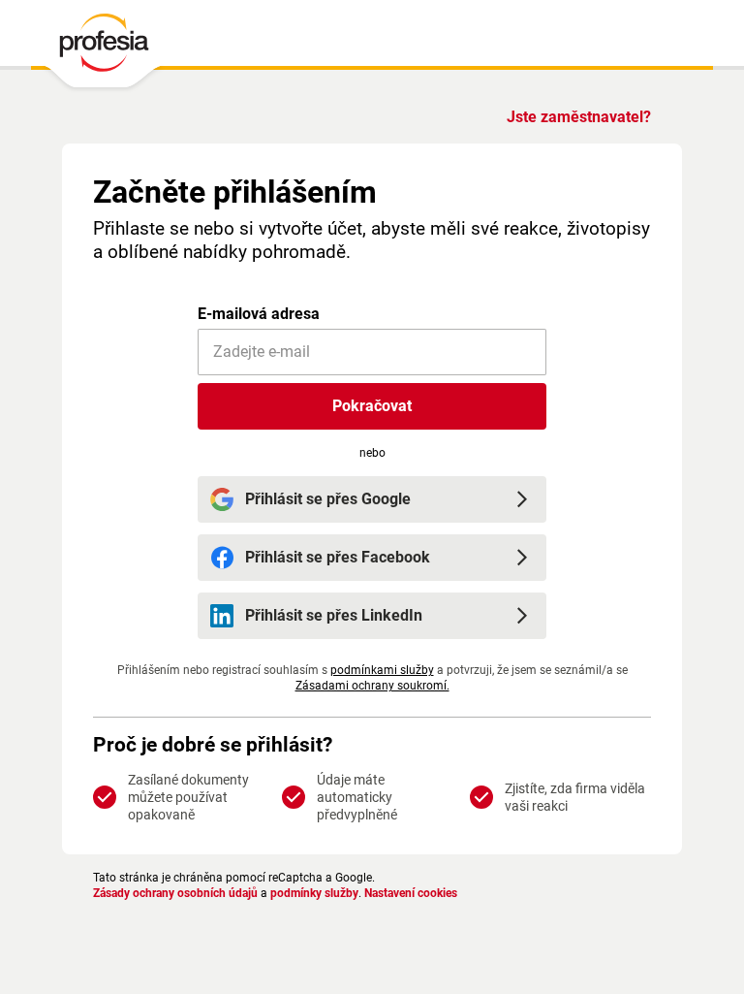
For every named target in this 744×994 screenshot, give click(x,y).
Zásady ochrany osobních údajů (175, 893)
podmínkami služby (382, 670)
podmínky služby (314, 893)
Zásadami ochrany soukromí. (372, 685)
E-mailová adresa (259, 314)
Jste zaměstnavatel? (579, 117)
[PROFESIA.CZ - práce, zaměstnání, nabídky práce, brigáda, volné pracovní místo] (103, 47)
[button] (372, 406)
